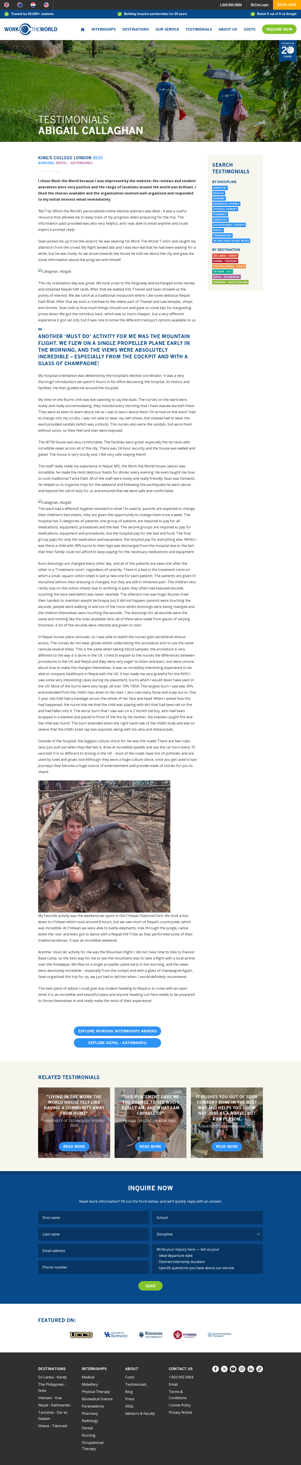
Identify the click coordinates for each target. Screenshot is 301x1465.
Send (150, 1286)
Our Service (167, 29)
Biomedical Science (226, 203)
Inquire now (279, 29)
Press (129, 1398)
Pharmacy (220, 214)
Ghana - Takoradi (225, 261)
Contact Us (181, 1369)
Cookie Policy (180, 1405)
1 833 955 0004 (231, 4)
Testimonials (199, 29)
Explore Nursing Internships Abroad (117, 1031)
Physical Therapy (225, 209)
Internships (103, 29)
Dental (218, 230)
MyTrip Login (260, 4)
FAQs (129, 1406)
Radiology (220, 219)
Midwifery (220, 188)
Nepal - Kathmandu (74, 163)
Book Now (287, 5)
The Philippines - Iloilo (229, 266)
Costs (249, 29)
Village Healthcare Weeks (231, 240)
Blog (129, 1391)
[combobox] (207, 1217)
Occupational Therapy (229, 225)
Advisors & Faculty (140, 1413)
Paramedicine (222, 235)
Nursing (46, 163)
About (131, 1369)
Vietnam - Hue (222, 271)
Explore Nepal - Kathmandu (117, 1043)
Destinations (135, 29)
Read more (74, 1146)
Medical (218, 193)
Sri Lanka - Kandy (225, 255)
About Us (228, 29)
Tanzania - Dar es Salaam (230, 282)
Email (173, 1384)
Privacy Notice (180, 1412)
